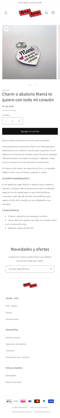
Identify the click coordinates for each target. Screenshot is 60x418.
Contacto (10, 350)
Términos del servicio (42, 412)
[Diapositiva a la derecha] (36, 85)
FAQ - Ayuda (11, 306)
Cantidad (6, 115)
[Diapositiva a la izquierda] (23, 85)
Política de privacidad (38, 407)
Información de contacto (21, 412)
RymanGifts (22, 407)
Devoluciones (12, 319)
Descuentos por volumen (18, 357)
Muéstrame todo (13, 382)
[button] (6, 13)
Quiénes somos (13, 337)
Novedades (11, 375)
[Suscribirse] (51, 269)
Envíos (9, 312)
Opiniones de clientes (16, 344)
